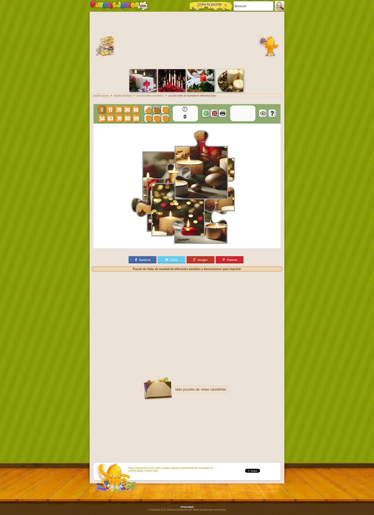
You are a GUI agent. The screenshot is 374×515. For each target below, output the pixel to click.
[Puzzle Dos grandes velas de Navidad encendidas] (143, 91)
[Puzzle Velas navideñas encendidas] (171, 91)
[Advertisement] (187, 40)
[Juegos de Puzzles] (119, 6)
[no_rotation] (214, 113)
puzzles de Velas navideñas (204, 389)
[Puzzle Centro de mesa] (229, 91)
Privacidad (187, 507)
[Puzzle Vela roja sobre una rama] (200, 91)
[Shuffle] (206, 113)
